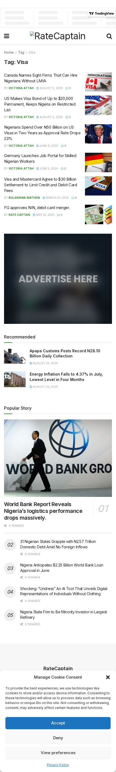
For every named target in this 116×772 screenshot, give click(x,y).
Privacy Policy (58, 765)
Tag (21, 52)
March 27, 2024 (57, 197)
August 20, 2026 (45, 363)
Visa (32, 52)
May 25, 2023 (44, 214)
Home (9, 52)
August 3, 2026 (51, 117)
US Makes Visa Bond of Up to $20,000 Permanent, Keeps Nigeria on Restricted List (40, 104)
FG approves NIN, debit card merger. (37, 207)
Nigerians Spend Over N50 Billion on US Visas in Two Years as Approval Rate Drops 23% (42, 133)
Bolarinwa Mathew (24, 197)
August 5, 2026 (51, 88)
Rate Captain (19, 214)
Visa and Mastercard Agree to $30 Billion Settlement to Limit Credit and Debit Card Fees (40, 185)
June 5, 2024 (48, 168)
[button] (108, 677)
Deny (58, 737)
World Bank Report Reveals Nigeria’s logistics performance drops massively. (43, 511)
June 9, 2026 (48, 145)
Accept (58, 722)
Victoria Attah (21, 88)
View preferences (58, 752)
